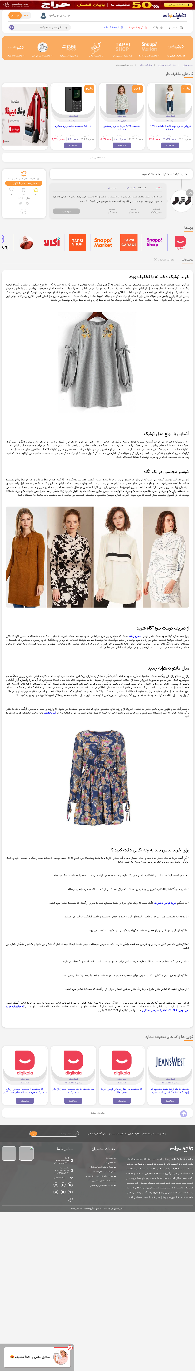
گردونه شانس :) (136, 27)
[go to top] (183, 1114)
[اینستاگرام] (56, 1184)
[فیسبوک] (63, 1184)
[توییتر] (70, 1192)
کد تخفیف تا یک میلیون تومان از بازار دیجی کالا (73, 1090)
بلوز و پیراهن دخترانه (124, 65)
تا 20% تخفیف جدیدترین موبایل (73, 126)
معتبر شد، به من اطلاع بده (24, 183)
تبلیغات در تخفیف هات (103, 1171)
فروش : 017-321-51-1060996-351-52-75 (61, 1161)
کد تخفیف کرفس (96, 55)
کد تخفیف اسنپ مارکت (149, 55)
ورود (26, 15)
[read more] (97, 1022)
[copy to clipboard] (20, 203)
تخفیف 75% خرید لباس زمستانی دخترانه (121, 127)
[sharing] (27, 203)
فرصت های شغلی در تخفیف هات (99, 1176)
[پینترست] (56, 1192)
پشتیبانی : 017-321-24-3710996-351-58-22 (61, 1171)
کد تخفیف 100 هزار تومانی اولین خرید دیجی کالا (122, 1090)
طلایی (24, 211)
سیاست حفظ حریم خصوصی (101, 1185)
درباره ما (109, 1158)
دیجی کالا (170, 120)
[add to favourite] (11, 190)
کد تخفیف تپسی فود (69, 55)
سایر (110, 187)
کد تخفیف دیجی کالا (176, 55)
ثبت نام (15, 15)
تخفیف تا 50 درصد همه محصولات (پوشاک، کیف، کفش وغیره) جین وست (170, 1092)
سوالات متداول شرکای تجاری (101, 1167)
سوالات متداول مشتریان (102, 1180)
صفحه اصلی (188, 65)
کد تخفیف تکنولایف (16, 55)
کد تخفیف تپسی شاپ (123, 55)
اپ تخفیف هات (111, 27)
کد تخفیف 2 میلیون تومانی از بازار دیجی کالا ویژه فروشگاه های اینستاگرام (25, 1090)
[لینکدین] (70, 1184)
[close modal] (70, 1348)
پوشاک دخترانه (146, 65)
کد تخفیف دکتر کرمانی (42, 55)
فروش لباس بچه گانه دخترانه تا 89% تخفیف (170, 127)
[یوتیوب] (63, 1192)
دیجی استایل (131, 187)
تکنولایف (73, 120)
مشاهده (170, 145)
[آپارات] (70, 1199)
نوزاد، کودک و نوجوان (167, 65)
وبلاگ (155, 27)
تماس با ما (108, 1162)
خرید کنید (66, 211)
